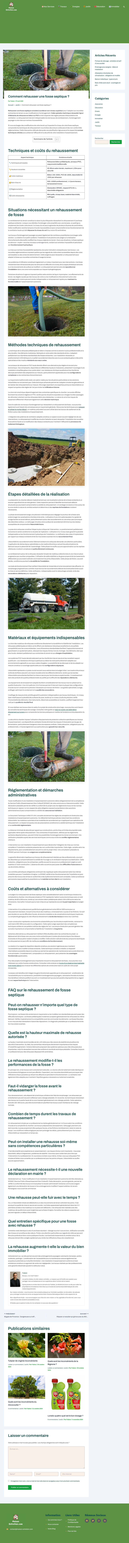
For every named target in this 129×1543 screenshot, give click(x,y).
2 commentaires (13, 1408)
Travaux (98, 126)
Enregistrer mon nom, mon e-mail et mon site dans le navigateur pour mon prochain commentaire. (45, 1481)
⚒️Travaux (62, 7)
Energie (98, 115)
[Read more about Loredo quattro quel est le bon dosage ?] (66, 1394)
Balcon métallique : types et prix (106, 79)
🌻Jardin (87, 7)
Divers (97, 111)
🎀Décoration (99, 7)
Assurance (99, 104)
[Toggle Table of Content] (56, 139)
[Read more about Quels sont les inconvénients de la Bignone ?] (66, 1345)
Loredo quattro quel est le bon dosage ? (65, 1416)
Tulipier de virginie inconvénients (22, 1361)
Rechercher (99, 138)
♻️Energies (75, 7)
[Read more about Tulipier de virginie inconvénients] (26, 1345)
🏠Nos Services (48, 7)
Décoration (99, 108)
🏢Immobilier (114, 7)
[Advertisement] (64, 28)
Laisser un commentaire (15, 1364)
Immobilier (99, 118)
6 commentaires (53, 1419)
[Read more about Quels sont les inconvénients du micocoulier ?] (26, 1387)
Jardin (26, 1364)
